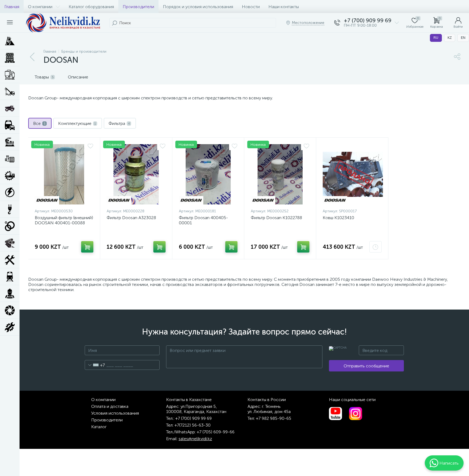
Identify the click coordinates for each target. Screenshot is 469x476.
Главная (11, 6)
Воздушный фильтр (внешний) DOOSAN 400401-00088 (64, 220)
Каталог (99, 426)
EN (463, 38)
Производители (138, 6)
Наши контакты (283, 6)
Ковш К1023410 (338, 217)
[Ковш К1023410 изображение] (353, 174)
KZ (450, 38)
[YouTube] (335, 413)
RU (435, 38)
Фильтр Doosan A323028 (131, 217)
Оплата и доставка (109, 406)
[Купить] (87, 247)
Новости (251, 6)
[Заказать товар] (375, 247)
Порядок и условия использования (198, 6)
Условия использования (115, 413)
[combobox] (95, 365)
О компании (40, 6)
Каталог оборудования (91, 6)
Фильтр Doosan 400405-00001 (203, 220)
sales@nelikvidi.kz (195, 438)
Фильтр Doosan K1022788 (276, 217)
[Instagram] (355, 413)
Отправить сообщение (366, 365)
